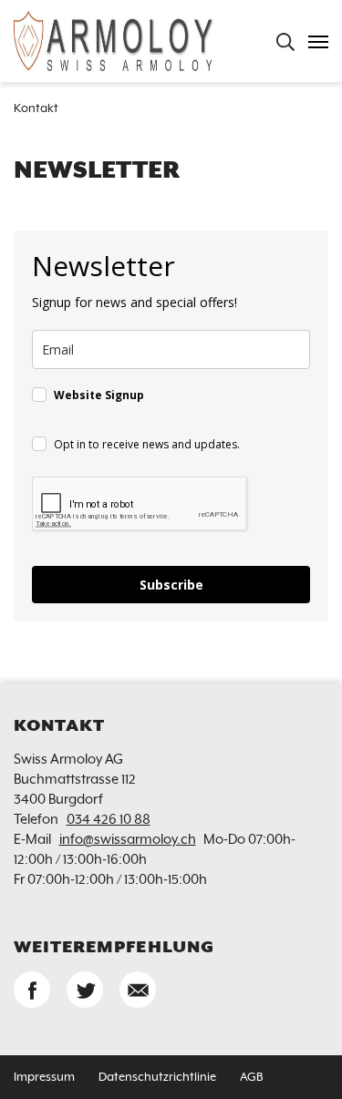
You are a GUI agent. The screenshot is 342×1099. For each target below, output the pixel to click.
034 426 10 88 (108, 819)
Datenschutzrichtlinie (157, 1077)
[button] (32, 989)
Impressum (44, 1077)
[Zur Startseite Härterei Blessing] (114, 40)
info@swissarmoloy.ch (127, 839)
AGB (251, 1077)
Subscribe (171, 584)
